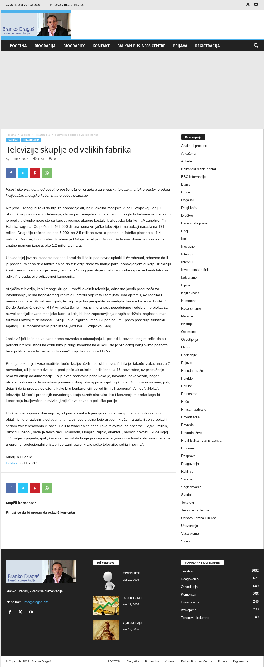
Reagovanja (190, 464)
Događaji (187, 200)
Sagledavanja (191, 487)
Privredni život (192, 433)
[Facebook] (240, 5)
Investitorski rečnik (195, 270)
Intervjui (187, 254)
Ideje (184, 239)
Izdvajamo (189, 277)
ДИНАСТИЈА (133, 622)
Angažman (189, 153)
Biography (74, 45)
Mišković (188, 316)
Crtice (185, 192)
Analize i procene (194, 146)
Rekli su (187, 471)
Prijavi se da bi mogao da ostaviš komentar (40, 512)
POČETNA (18, 45)
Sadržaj (25, 135)
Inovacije (188, 246)
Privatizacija (42, 135)
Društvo (187, 215)
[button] (256, 45)
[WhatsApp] (47, 173)
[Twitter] (248, 5)
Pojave (186, 363)
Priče (185, 402)
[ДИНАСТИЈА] (106, 630)
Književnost (190, 293)
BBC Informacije (193, 177)
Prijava (180, 45)
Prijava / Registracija (67, 5)
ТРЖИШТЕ (131, 573)
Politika (12, 463)
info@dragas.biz (36, 602)
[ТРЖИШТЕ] (106, 580)
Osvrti (185, 347)
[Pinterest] (35, 173)
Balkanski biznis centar (198, 169)
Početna (11, 135)
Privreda (187, 425)
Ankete (186, 161)
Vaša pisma (190, 533)
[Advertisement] (132, 90)
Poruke (186, 386)
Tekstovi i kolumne (195, 510)
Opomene (188, 332)
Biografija (45, 45)
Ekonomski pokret (194, 223)
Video (185, 541)
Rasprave (188, 456)
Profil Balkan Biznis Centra (201, 440)
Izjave (185, 285)
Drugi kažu (189, 208)
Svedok (187, 495)
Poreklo (187, 378)
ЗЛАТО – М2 (132, 598)
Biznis (186, 184)
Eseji (185, 231)
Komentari (188, 301)
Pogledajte (189, 355)
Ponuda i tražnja (193, 371)
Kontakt (101, 45)
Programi (188, 448)
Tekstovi (187, 502)
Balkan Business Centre (141, 45)
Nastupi (187, 324)
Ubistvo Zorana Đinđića (198, 518)
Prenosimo (189, 394)
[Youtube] (256, 5)
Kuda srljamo (191, 308)
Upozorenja (189, 526)
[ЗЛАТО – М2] (106, 605)
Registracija (207, 45)
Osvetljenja (189, 340)
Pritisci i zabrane (193, 409)
